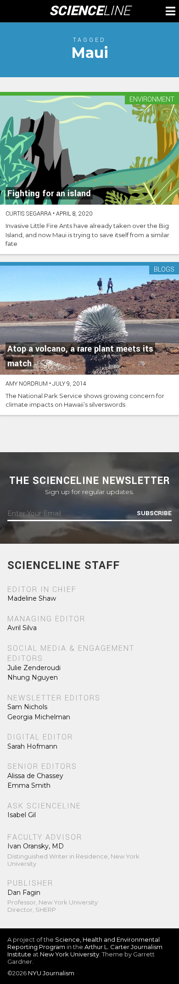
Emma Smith (28, 785)
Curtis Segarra (28, 214)
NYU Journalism (51, 973)
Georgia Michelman (38, 717)
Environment (151, 100)
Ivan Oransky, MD (35, 846)
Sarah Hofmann (32, 746)
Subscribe (154, 513)
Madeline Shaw (31, 598)
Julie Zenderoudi (34, 668)
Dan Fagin (23, 892)
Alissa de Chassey (35, 776)
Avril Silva (22, 628)
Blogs (164, 270)
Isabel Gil (21, 815)
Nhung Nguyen (32, 677)
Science (89, 11)
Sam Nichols (27, 707)
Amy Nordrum (27, 384)
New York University (69, 954)
